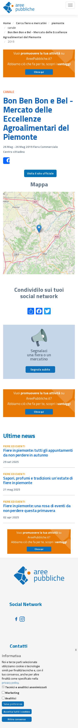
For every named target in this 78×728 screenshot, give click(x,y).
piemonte (58, 23)
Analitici (10, 698)
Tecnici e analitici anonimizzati (26, 687)
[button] (39, 229)
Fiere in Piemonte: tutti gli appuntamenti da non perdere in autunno (38, 452)
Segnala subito (40, 369)
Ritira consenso (17, 719)
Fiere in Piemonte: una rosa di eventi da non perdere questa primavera (37, 508)
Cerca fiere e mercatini (31, 23)
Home (7, 23)
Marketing (12, 693)
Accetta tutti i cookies (17, 712)
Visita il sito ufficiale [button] (40, 173)
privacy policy (10, 682)
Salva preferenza (13, 704)
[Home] (18, 7)
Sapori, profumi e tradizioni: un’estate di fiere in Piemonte (38, 480)
